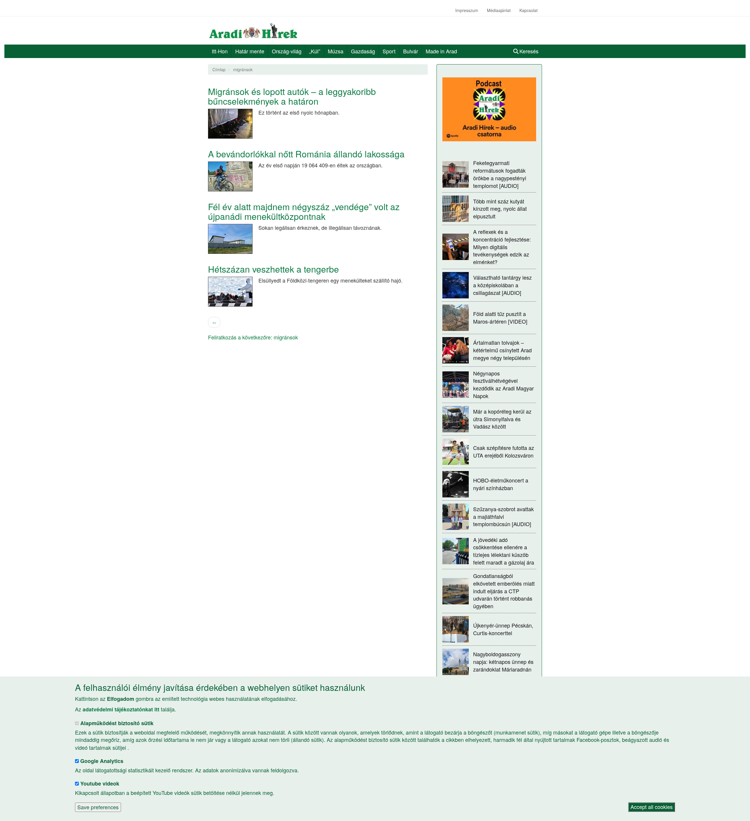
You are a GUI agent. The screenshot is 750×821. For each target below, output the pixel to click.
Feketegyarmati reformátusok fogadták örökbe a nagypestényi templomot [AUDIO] (499, 174)
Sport (389, 51)
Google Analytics (101, 761)
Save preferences (98, 807)
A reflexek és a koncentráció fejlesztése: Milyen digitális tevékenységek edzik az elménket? (502, 247)
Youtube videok (99, 783)
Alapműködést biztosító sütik (117, 723)
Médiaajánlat (499, 10)
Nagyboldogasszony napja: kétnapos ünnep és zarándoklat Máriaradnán (503, 661)
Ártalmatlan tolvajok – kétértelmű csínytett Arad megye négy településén (502, 350)
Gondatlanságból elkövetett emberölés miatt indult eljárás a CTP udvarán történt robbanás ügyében (504, 591)
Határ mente (249, 51)
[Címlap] (255, 30)
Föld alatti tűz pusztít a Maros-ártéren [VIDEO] (500, 317)
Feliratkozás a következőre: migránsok (253, 337)
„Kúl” (314, 51)
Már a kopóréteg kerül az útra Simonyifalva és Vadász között (502, 418)
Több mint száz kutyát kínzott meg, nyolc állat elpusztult (500, 208)
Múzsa (335, 51)
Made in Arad (441, 51)
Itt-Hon (220, 51)
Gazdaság (363, 51)
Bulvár (410, 51)
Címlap (219, 69)
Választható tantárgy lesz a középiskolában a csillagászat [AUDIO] (502, 284)
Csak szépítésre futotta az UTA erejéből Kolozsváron (503, 451)
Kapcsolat (528, 10)
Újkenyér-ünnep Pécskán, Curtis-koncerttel (503, 629)
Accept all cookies (651, 807)
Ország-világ (286, 51)
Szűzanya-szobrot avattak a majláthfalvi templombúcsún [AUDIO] (503, 516)
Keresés (528, 51)
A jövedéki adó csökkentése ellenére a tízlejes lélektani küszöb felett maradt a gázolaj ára (503, 551)
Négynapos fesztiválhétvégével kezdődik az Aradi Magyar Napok (503, 384)
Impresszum (466, 10)
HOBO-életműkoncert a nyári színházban (500, 484)
